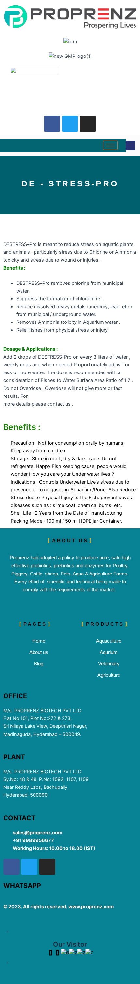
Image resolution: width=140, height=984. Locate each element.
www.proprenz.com (91, 907)
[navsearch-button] (130, 145)
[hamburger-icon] (110, 145)
